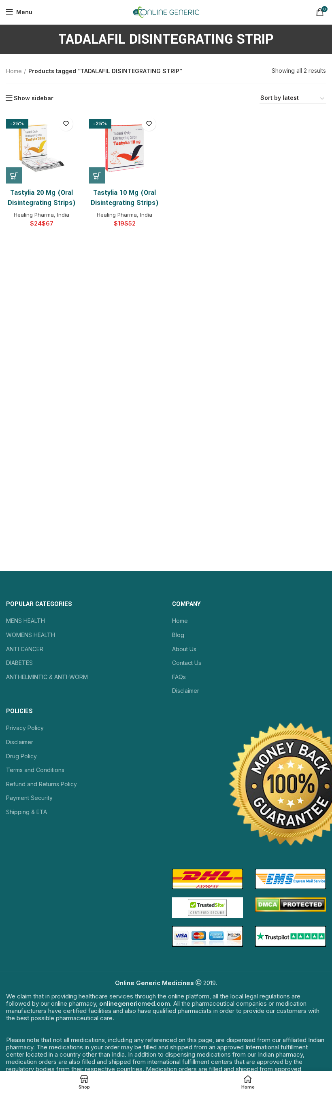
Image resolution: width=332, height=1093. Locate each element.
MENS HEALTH (25, 620)
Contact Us (186, 662)
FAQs (179, 676)
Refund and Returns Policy (41, 784)
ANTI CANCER (24, 649)
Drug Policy (21, 756)
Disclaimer (185, 690)
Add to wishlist (66, 124)
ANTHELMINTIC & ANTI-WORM (47, 676)
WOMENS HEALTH (30, 634)
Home (14, 71)
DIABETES (19, 662)
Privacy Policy (25, 727)
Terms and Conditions (35, 769)
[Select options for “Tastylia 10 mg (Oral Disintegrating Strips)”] (97, 175)
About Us (184, 649)
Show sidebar (33, 98)
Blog (178, 634)
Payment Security (29, 797)
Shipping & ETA (26, 811)
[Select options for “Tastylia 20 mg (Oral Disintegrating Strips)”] (14, 175)
